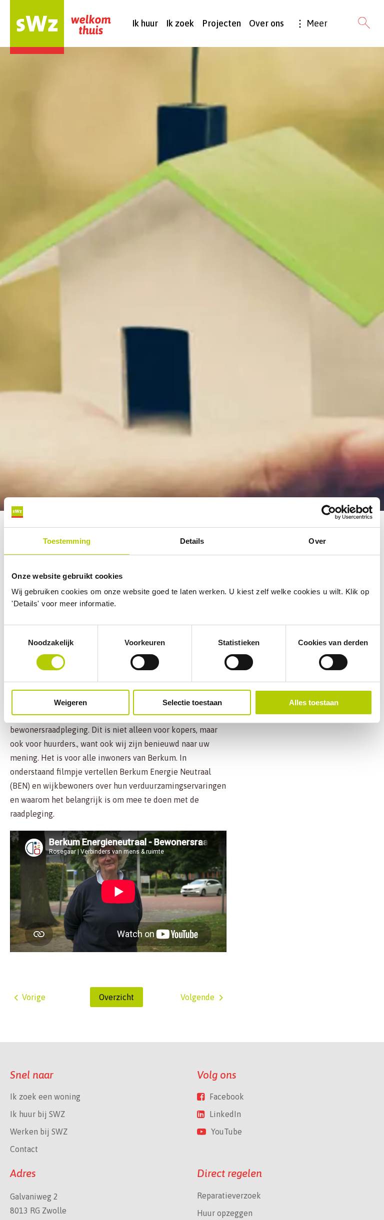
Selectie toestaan (192, 702)
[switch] (144, 662)
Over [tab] (317, 540)
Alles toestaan (313, 702)
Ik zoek (180, 23)
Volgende (197, 997)
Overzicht (116, 997)
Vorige (34, 997)
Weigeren (70, 702)
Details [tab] (192, 540)
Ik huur (145, 23)
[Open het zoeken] (364, 23)
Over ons (266, 23)
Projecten (221, 23)
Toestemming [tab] (66, 540)
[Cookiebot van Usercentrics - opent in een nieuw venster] (328, 511)
